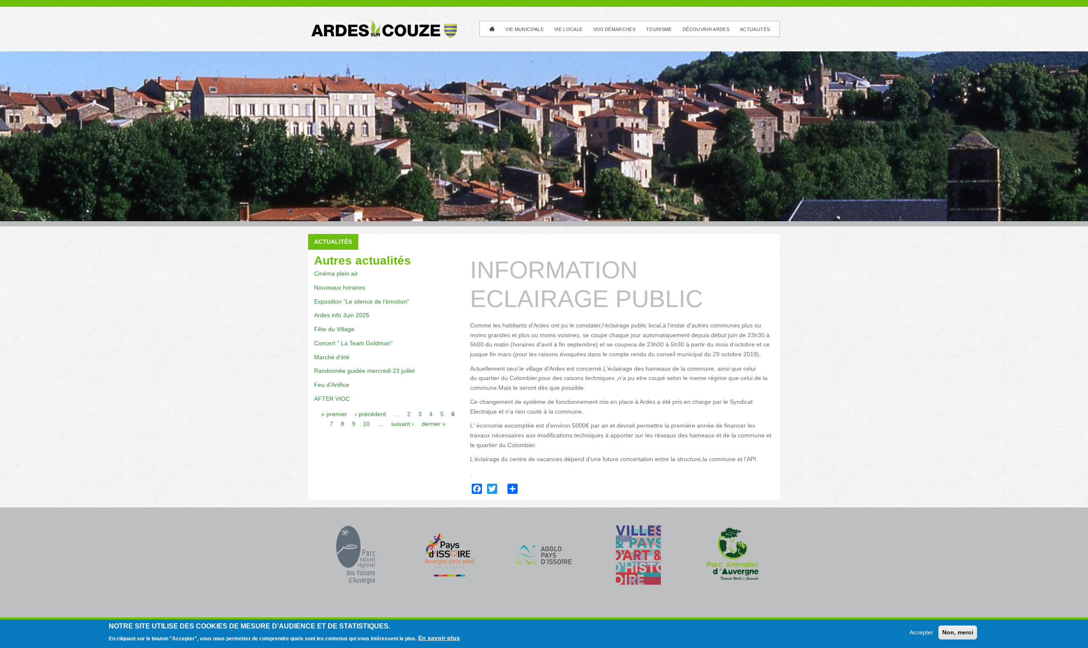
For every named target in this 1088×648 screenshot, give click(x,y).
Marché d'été (331, 357)
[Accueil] (383, 23)
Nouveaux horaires (339, 287)
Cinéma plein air (336, 273)
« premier (334, 414)
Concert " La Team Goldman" (353, 343)
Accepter (921, 632)
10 (366, 423)
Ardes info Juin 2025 (341, 315)
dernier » (434, 423)
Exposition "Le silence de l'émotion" (361, 301)
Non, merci (957, 632)
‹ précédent (370, 414)
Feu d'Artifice (331, 384)
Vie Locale (568, 29)
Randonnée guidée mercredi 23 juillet (364, 370)
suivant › (402, 423)
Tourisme (659, 29)
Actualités (755, 29)
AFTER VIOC (332, 398)
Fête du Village (334, 329)
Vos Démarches (614, 29)
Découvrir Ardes (706, 29)
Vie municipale (524, 29)
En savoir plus (439, 637)
